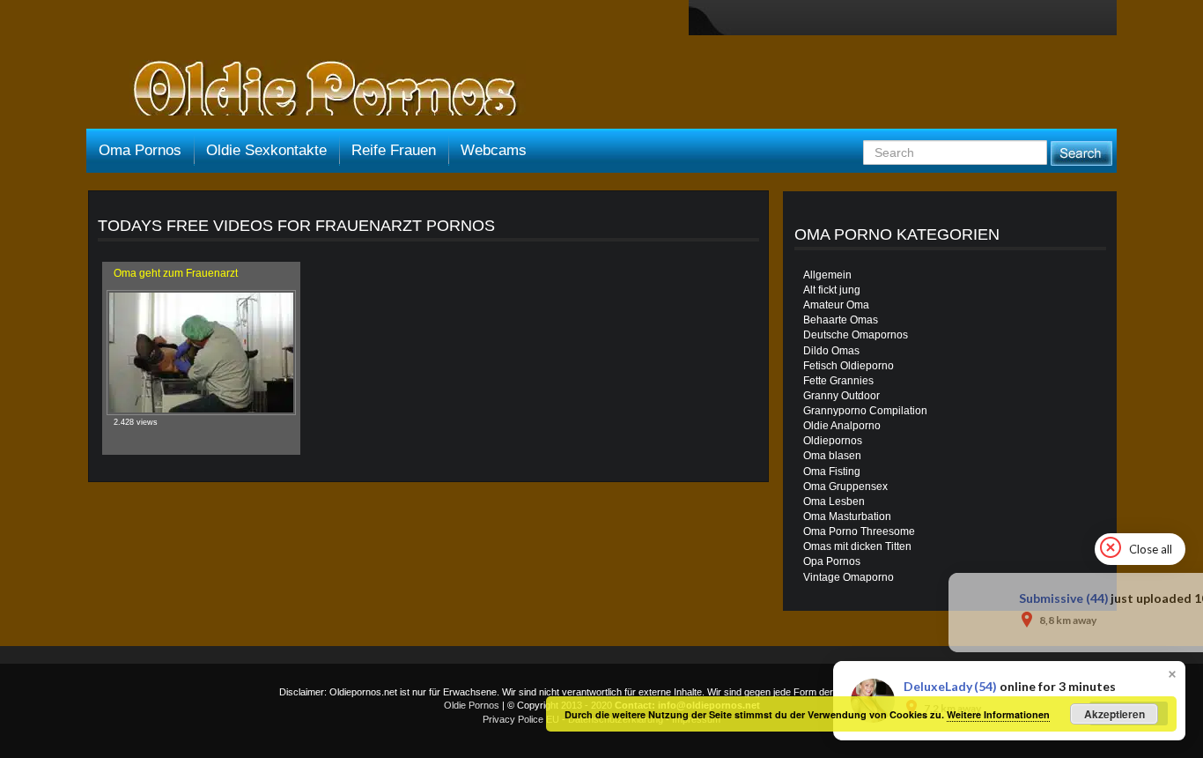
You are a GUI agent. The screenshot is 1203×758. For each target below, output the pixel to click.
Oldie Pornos (471, 705)
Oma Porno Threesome (859, 531)
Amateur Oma (836, 305)
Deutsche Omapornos (855, 335)
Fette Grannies (838, 381)
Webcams (494, 150)
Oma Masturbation (847, 516)
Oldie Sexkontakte (266, 150)
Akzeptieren (1114, 714)
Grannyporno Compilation (865, 411)
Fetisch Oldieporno (848, 366)
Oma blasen (832, 456)
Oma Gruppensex (845, 486)
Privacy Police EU (521, 719)
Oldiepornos (832, 441)
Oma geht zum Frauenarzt (176, 273)
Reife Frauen (393, 150)
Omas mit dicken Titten (857, 546)
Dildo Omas (831, 351)
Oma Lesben (834, 501)
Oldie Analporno (842, 426)
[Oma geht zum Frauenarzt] (201, 352)
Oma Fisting (831, 471)
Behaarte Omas (840, 320)
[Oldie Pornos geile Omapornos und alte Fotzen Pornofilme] (318, 90)
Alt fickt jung (831, 290)
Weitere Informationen (998, 714)
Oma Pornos (140, 150)
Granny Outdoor (841, 396)
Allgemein (827, 275)
